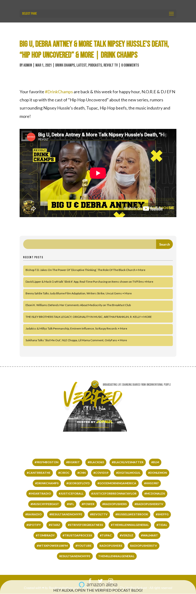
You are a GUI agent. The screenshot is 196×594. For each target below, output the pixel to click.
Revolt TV (110, 65)
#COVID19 (100, 472)
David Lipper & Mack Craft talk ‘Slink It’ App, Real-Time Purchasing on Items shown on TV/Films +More (89, 281)
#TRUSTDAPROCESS (77, 535)
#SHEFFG (162, 514)
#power (88, 504)
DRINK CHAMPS (65, 65)
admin (27, 65)
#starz (54, 525)
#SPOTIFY (34, 525)
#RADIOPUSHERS (114, 504)
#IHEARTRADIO (40, 493)
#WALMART (149, 535)
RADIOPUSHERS (110, 545)
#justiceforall (71, 493)
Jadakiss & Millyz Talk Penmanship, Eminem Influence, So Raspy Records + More (76, 328)
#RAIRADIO (33, 514)
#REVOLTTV (99, 514)
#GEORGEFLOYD (78, 483)
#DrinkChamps (59, 91)
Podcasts (95, 65)
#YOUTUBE (84, 545)
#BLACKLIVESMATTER (127, 462)
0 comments (130, 65)
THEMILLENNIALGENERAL (116, 556)
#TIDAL (162, 525)
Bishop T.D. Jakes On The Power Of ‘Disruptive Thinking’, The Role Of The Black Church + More (85, 270)
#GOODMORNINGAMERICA (117, 483)
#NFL (70, 504)
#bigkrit (73, 462)
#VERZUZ (126, 535)
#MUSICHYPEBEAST (45, 504)
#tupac (106, 535)
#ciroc (64, 472)
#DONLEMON (157, 472)
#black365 (96, 462)
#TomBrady (45, 535)
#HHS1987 (151, 483)
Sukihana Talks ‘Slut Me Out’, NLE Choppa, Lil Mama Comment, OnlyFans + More (76, 340)
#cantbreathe (38, 472)
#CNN (81, 472)
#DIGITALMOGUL (128, 472)
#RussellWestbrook (131, 514)
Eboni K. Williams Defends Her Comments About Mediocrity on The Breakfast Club (78, 305)
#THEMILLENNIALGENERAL (130, 525)
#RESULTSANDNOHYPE (65, 514)
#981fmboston (46, 462)
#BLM (155, 462)
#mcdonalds (154, 493)
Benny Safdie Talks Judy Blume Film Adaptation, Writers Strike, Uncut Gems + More (79, 293)
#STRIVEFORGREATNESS (85, 525)
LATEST (81, 65)
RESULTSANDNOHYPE (74, 556)
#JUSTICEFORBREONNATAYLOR (113, 493)
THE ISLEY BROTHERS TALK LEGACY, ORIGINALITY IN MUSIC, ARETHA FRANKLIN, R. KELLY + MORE (89, 317)
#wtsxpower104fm (52, 545)
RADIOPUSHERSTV (143, 545)
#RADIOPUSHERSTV (149, 504)
